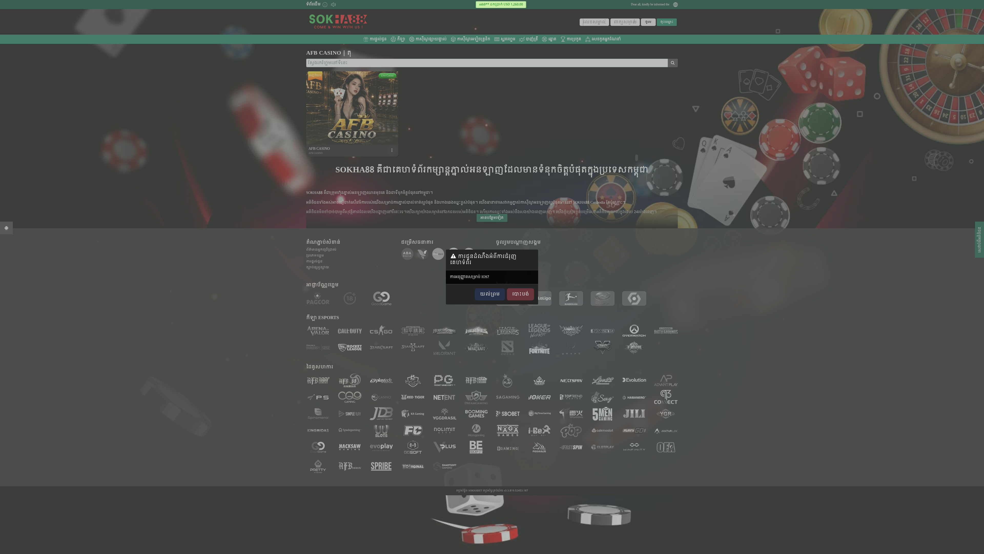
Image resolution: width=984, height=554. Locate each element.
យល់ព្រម (490, 294)
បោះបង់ (520, 294)
